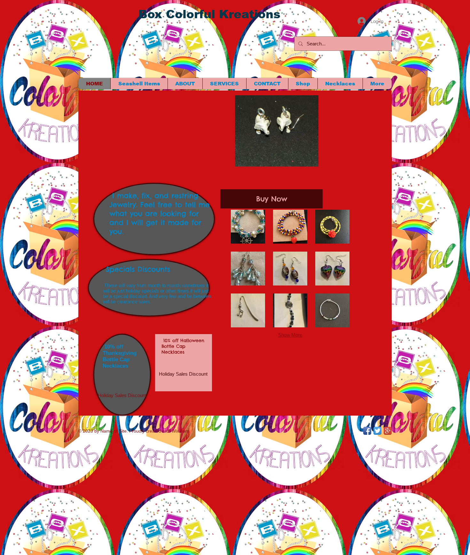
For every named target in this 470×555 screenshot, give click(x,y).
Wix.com (180, 431)
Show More (290, 335)
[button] (183, 373)
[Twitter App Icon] (377, 431)
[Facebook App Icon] (367, 431)
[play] (300, 161)
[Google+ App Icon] (388, 431)
